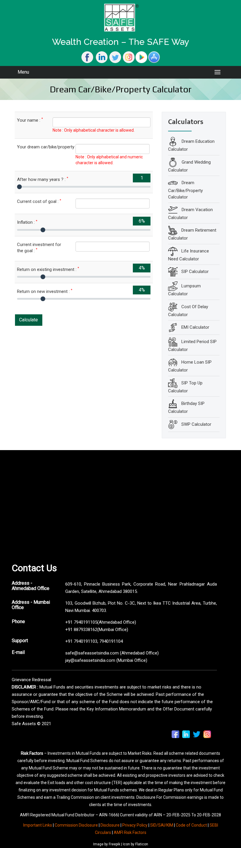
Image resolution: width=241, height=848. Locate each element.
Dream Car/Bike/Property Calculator (185, 190)
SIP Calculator (195, 271)
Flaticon (141, 844)
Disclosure (110, 825)
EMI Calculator (195, 327)
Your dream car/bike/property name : (42, 147)
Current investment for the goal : (39, 247)
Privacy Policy (135, 825)
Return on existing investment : (48, 269)
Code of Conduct (191, 825)
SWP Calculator (196, 424)
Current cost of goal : (39, 201)
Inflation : (27, 222)
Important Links (37, 825)
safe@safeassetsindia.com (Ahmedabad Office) (112, 653)
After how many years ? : (42, 179)
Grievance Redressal (31, 679)
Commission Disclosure (76, 825)
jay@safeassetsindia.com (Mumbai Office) (106, 660)
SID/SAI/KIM (161, 825)
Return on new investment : (44, 291)
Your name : (30, 120)
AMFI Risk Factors (130, 832)
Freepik (114, 844)
